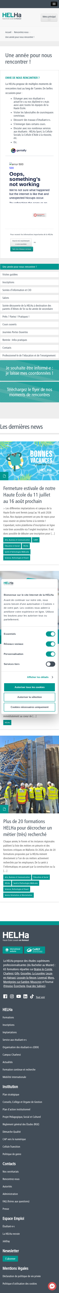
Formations (8, 1017)
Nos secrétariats (11, 1171)
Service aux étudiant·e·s (15, 1039)
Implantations (10, 1032)
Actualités (8, 1062)
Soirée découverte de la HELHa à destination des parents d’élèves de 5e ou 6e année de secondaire (27, 307)
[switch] (50, 644)
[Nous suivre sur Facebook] (5, 996)
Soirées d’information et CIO (16, 290)
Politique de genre (12, 1154)
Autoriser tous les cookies (30, 687)
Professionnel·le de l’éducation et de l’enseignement (29, 355)
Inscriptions (8, 282)
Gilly (16, 973)
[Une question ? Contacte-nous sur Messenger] (52, 1286)
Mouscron (36, 982)
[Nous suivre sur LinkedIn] (25, 996)
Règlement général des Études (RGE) (21, 1124)
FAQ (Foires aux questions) (16, 1201)
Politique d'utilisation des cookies (20, 1283)
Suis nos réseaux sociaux (21, 249)
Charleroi (8, 973)
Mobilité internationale (14, 1077)
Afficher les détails (38, 677)
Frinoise (8, 986)
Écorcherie (19, 986)
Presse (6, 1208)
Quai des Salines (35, 986)
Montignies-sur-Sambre (16, 982)
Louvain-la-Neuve (26, 978)
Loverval (42, 978)
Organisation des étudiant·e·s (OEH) (21, 1047)
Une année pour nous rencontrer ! (19, 266)
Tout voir (40, 997)
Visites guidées (10, 274)
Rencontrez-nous (11, 1179)
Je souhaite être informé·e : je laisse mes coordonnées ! (29, 370)
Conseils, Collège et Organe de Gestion (22, 1102)
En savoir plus (29, 502)
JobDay (6, 1241)
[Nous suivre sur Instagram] (12, 996)
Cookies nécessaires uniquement (30, 707)
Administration (10, 1194)
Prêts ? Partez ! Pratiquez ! (16, 316)
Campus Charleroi (12, 1054)
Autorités (7, 1186)
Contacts (6, 347)
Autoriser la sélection (29, 697)
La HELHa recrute (11, 1233)
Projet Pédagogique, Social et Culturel (22, 1116)
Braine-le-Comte (43, 969)
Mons (51, 978)
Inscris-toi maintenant (21, 242)
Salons (5, 297)
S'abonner (10, 1258)
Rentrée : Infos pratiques (14, 340)
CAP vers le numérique (14, 1139)
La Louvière (38, 973)
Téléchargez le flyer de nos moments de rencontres (29, 392)
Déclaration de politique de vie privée (22, 1276)
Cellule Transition (11, 1146)
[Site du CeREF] (34, 950)
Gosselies (25, 973)
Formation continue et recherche (19, 1069)
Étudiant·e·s (9, 1226)
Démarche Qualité (12, 1131)
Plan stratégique (11, 1094)
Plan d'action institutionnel (16, 1109)
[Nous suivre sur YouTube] (18, 996)
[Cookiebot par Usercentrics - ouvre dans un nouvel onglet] (41, 583)
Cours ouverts (9, 324)
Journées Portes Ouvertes (15, 332)
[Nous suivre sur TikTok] (32, 996)
